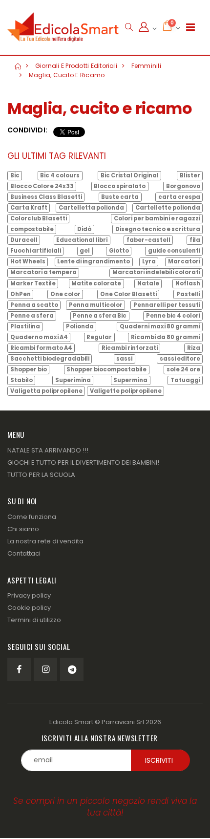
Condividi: (27, 130)
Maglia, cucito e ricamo (67, 75)
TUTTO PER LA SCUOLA (41, 474)
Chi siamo (23, 529)
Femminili (146, 66)
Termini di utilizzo (34, 619)
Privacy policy (29, 595)
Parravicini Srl (123, 722)
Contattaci (24, 553)
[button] (129, 27)
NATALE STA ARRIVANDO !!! (47, 450)
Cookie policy (29, 607)
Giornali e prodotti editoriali (76, 66)
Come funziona (31, 516)
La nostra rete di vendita (45, 541)
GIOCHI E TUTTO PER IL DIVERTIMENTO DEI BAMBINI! (83, 462)
